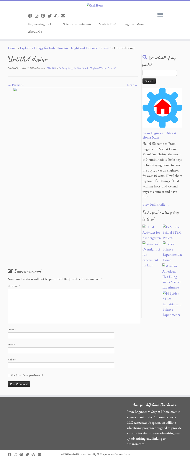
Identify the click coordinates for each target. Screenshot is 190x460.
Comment (14, 286)
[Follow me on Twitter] (51, 16)
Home (12, 48)
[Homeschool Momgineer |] (95, 5)
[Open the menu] (160, 15)
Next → (132, 85)
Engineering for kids (42, 24)
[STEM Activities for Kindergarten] (152, 232)
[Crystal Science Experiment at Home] (172, 252)
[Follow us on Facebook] (31, 16)
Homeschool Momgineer (76, 454)
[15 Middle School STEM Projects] (172, 232)
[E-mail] (64, 16)
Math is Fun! (107, 24)
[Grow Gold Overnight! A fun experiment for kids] (152, 254)
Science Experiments (77, 24)
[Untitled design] (72, 176)
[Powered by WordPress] (98, 453)
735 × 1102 (51, 68)
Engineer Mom (133, 24)
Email (11, 344)
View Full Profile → (155, 204)
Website (12, 359)
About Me (35, 31)
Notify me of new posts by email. (27, 375)
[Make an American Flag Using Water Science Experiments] (172, 276)
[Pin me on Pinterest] (44, 16)
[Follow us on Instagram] (38, 16)
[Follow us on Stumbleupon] (57, 16)
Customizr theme (122, 454)
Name (12, 329)
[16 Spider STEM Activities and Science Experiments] (172, 304)
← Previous (16, 85)
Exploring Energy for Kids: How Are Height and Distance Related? (65, 48)
